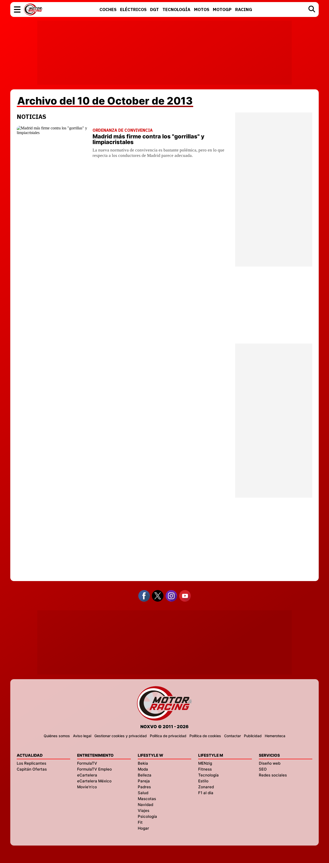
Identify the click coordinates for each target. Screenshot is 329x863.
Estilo (203, 781)
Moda (143, 769)
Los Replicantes (31, 763)
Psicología (147, 816)
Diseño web (269, 763)
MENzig (205, 763)
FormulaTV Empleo (94, 769)
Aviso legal (82, 736)
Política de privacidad (168, 736)
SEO (263, 769)
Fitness (205, 769)
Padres (144, 786)
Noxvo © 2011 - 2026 (164, 726)
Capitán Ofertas (32, 769)
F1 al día (205, 792)
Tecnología (208, 775)
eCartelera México (94, 781)
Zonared (206, 786)
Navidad (145, 804)
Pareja (144, 781)
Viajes (143, 810)
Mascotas (147, 798)
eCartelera (87, 775)
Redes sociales (273, 775)
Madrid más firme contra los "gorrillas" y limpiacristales (148, 139)
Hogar (143, 828)
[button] (17, 9)
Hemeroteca (275, 736)
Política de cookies (205, 736)
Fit (140, 822)
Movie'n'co (87, 786)
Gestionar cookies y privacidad (120, 736)
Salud (143, 792)
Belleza (144, 775)
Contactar (232, 736)
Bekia (143, 763)
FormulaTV (87, 763)
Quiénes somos (57, 736)
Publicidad (253, 736)
